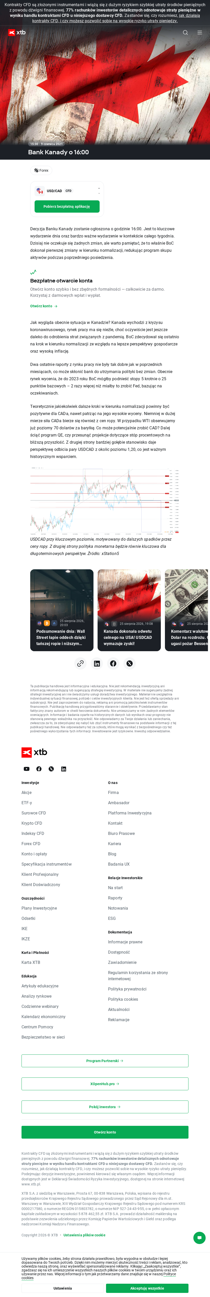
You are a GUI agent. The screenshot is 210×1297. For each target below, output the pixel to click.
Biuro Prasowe (121, 833)
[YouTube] (27, 769)
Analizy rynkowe (36, 996)
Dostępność (119, 952)
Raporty (115, 897)
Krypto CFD (32, 823)
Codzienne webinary (40, 1006)
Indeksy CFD (33, 833)
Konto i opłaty (34, 853)
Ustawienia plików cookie (85, 1235)
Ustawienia (63, 1288)
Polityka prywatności (127, 988)
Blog (112, 853)
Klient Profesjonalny (40, 874)
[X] (129, 663)
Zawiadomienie (122, 962)
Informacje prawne (125, 941)
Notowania (118, 908)
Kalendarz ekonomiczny (44, 1016)
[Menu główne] (200, 32)
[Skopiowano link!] (80, 663)
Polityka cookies (123, 999)
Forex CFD (31, 843)
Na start (115, 887)
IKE (24, 928)
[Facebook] (113, 663)
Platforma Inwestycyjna (130, 812)
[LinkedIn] (97, 663)
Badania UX (119, 864)
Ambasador (118, 802)
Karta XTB (31, 962)
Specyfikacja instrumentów (47, 864)
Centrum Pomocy (37, 1026)
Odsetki (28, 918)
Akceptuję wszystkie (147, 1288)
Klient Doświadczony (41, 884)
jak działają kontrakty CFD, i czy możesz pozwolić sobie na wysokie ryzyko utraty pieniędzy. (116, 18)
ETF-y (27, 802)
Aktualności (119, 1009)
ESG (112, 918)
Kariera (114, 843)
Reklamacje (119, 1019)
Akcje (27, 792)
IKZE (26, 938)
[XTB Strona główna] (15, 32)
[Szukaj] (185, 32)
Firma (113, 792)
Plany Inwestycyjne (39, 908)
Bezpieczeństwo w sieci (43, 1037)
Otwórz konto (105, 1132)
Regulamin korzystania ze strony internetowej (138, 975)
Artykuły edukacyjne (40, 985)
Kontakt (115, 823)
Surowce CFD (34, 812)
